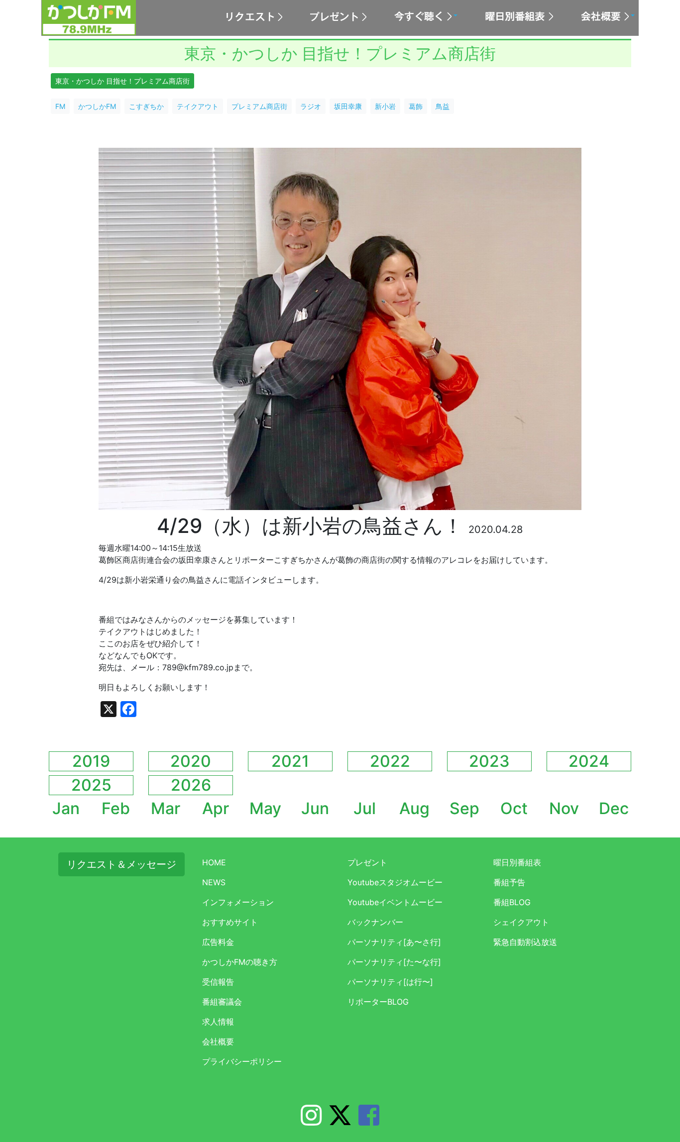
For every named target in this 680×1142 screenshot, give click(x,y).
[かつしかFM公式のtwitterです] (340, 1121)
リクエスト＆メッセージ (121, 864)
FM (60, 106)
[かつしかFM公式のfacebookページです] (368, 1121)
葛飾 (416, 106)
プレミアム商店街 (259, 106)
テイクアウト (198, 106)
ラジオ (310, 106)
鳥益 (443, 106)
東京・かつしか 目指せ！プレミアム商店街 (122, 81)
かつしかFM (97, 106)
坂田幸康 (348, 106)
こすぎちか (146, 106)
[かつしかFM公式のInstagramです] (311, 1121)
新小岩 (385, 106)
